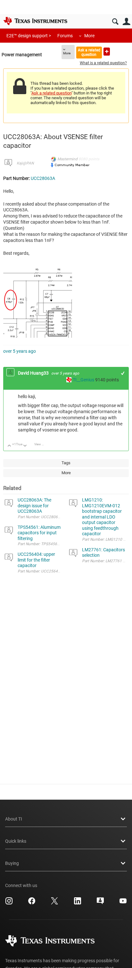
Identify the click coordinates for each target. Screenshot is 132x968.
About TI (13, 818)
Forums (65, 35)
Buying (12, 863)
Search (115, 21)
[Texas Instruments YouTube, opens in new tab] (123, 903)
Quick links (15, 841)
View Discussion (41, 444)
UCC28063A (43, 178)
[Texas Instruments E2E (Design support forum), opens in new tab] (100, 903)
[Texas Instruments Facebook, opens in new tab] (32, 903)
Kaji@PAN (25, 163)
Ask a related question (89, 52)
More (89, 35)
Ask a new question (106, 52)
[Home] (35, 21)
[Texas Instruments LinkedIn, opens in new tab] (77, 903)
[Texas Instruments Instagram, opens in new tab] (9, 903)
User (126, 21)
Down (25, 446)
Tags (66, 462)
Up (9, 446)
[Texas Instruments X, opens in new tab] (54, 903)
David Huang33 (34, 373)
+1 (122, 373)
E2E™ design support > (28, 35)
